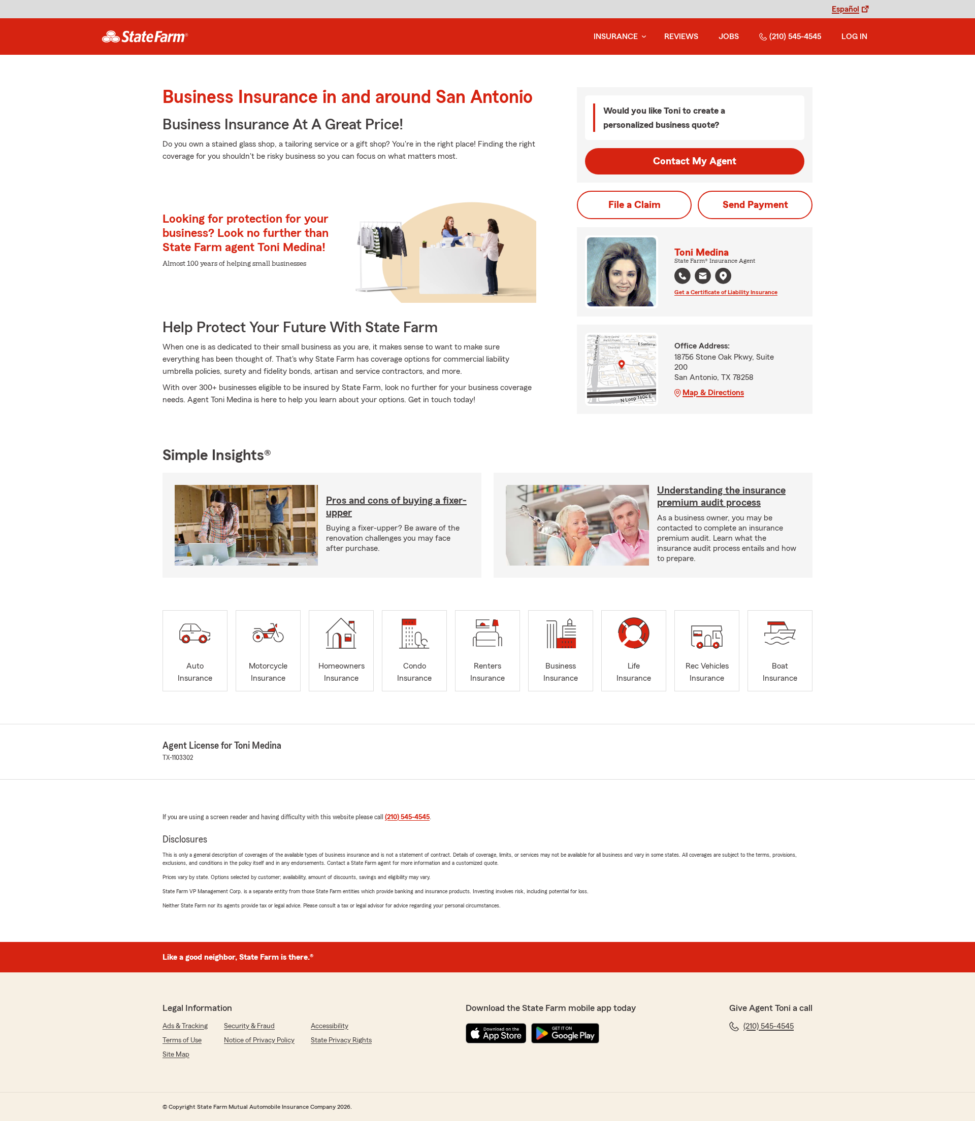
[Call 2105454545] (682, 276)
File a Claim (634, 205)
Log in (854, 36)
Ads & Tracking (185, 1026)
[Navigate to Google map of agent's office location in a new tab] (723, 276)
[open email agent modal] (703, 277)
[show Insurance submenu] (642, 37)
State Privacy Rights (341, 1040)
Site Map (175, 1054)
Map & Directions (713, 393)
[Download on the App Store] (496, 1033)
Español (845, 9)
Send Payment (755, 205)
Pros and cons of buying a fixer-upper (396, 507)
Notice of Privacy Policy (259, 1040)
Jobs (729, 36)
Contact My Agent (694, 161)
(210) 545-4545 (795, 36)
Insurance (616, 36)
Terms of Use (182, 1040)
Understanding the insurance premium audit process (721, 496)
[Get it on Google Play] (565, 1033)
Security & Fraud (249, 1026)
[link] (145, 36)
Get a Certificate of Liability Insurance (725, 292)
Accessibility (329, 1026)
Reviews (681, 36)
